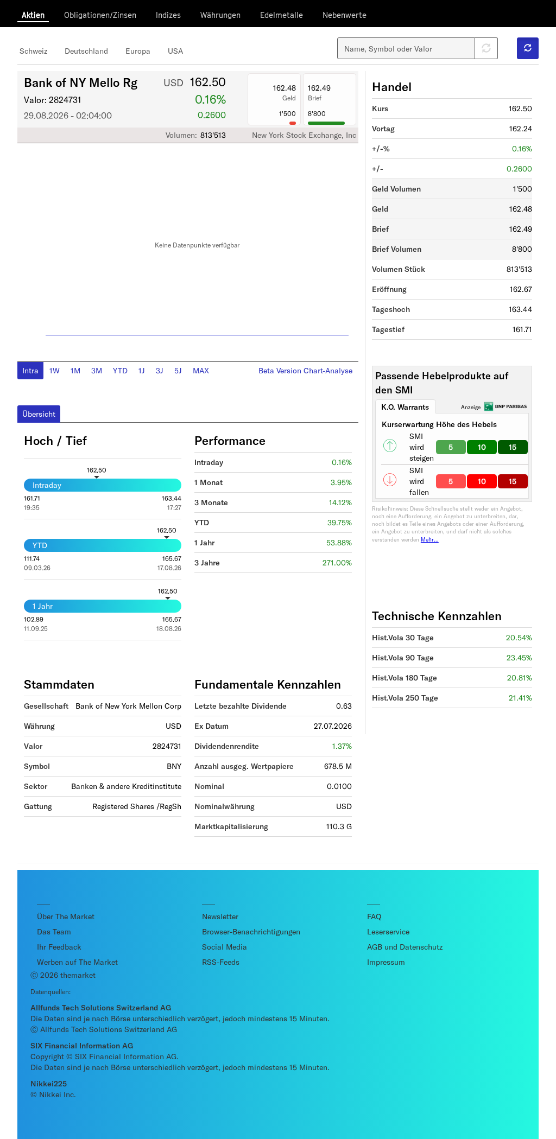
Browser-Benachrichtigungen (251, 931)
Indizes (168, 15)
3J (159, 370)
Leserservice (388, 931)
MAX (201, 370)
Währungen (220, 15)
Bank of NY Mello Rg (80, 82)
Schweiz (33, 50)
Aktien (33, 15)
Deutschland (86, 50)
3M (96, 370)
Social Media (224, 946)
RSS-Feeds (220, 961)
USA (175, 50)
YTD (120, 370)
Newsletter (220, 916)
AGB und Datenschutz (405, 946)
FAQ (374, 916)
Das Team (54, 931)
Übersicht (38, 413)
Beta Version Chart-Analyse (305, 370)
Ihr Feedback (59, 946)
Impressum (386, 961)
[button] (528, 48)
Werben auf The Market (77, 961)
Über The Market (65, 916)
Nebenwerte (345, 15)
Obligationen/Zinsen (100, 15)
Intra (30, 370)
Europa (137, 50)
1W (54, 370)
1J (141, 370)
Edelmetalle (281, 15)
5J (178, 370)
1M (75, 370)
